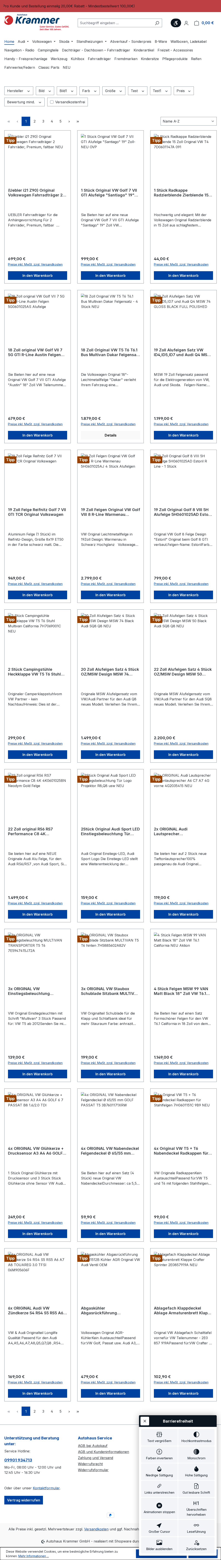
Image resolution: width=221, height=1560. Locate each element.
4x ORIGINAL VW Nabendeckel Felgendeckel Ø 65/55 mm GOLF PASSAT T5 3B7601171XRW (110, 1151)
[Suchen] (157, 23)
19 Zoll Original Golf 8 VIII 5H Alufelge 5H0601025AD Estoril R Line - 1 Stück (183, 512)
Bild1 (64, 91)
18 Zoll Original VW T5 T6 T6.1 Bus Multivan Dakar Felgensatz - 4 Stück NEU (110, 352)
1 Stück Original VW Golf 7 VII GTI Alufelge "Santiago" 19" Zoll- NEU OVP (109, 193)
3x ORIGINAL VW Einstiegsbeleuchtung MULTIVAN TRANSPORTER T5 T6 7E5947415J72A (35, 991)
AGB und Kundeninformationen (103, 1452)
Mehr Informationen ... (33, 1556)
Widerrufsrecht (90, 1464)
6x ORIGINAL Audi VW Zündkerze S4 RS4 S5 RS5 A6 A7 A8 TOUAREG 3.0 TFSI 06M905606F (35, 1310)
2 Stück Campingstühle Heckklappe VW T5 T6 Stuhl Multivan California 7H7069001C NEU (34, 672)
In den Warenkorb (37, 275)
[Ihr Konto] (186, 23)
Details (111, 435)
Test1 (157, 91)
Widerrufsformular (93, 1470)
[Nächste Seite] (69, 121)
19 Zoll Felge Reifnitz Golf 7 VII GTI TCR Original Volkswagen (37, 512)
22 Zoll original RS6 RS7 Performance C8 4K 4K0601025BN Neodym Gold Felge (35, 831)
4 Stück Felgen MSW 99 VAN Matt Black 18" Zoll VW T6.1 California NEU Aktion (181, 991)
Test (135, 91)
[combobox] (115, 23)
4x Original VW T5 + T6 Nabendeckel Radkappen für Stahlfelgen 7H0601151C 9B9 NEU (181, 1151)
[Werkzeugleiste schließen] (144, 1421)
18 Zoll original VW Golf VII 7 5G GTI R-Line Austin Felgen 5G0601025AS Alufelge (35, 352)
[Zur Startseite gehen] (36, 22)
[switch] (159, 1437)
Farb (86, 91)
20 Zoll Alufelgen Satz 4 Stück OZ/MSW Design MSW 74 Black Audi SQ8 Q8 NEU (110, 672)
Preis (181, 91)
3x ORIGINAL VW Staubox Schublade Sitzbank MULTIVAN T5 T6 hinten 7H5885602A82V (110, 991)
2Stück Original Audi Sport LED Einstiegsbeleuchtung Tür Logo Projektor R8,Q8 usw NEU (110, 831)
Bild (42, 91)
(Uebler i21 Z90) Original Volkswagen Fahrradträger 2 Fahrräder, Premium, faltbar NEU (35, 193)
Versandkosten (96, 1529)
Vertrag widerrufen (23, 1500)
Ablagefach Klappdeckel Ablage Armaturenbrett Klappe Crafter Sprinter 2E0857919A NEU (183, 1310)
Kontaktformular (46, 1488)
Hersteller (15, 91)
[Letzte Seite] (77, 121)
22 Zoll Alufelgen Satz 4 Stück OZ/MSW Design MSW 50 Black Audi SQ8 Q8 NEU (183, 672)
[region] (110, 6)
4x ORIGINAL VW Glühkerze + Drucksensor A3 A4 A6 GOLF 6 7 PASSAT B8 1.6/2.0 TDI (37, 1151)
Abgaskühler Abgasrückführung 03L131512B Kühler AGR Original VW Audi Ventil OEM (108, 1310)
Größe (111, 91)
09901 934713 (18, 1460)
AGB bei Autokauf (92, 1446)
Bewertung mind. (21, 102)
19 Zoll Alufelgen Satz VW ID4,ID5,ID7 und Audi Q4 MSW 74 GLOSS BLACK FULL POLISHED (182, 352)
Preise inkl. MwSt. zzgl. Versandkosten (35, 264)
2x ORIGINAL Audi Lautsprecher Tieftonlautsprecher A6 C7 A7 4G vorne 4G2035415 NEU (182, 831)
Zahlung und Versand (95, 1458)
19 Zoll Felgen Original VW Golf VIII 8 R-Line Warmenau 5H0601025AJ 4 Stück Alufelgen (110, 512)
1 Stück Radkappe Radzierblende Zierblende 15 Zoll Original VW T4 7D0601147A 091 (181, 193)
